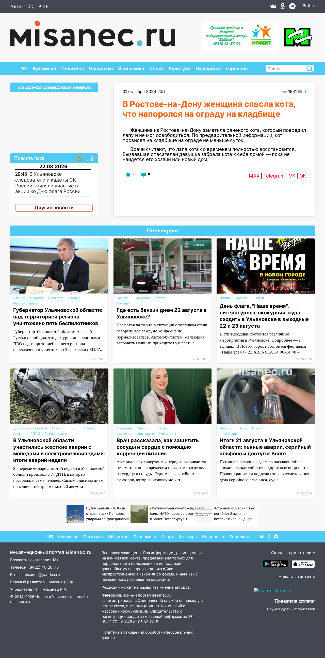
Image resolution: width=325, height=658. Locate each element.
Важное (19, 298)
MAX (254, 176)
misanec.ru (20, 601)
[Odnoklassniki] (283, 7)
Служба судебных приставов (291, 609)
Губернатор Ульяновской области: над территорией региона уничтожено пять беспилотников (57, 316)
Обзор (74, 428)
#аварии (19, 434)
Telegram (274, 176)
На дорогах (208, 68)
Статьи (73, 298)
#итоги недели (56, 434)
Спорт (156, 68)
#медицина (167, 434)
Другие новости (54, 208)
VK (292, 176)
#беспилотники (25, 303)
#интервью (145, 434)
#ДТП (35, 434)
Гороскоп (237, 68)
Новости (36, 298)
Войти (309, 5)
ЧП (24, 68)
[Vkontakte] (273, 7)
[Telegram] (292, 7)
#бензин (123, 303)
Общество (101, 68)
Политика (72, 68)
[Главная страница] (92, 30)
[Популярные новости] (90, 158)
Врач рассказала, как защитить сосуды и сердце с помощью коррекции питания (158, 447)
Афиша (225, 298)
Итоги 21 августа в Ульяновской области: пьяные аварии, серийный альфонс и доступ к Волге (265, 447)
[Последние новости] (79, 158)
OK (302, 176)
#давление (124, 434)
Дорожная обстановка (30, 428)
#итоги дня (228, 434)
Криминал (44, 68)
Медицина (125, 428)
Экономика (131, 68)
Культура (179, 68)
